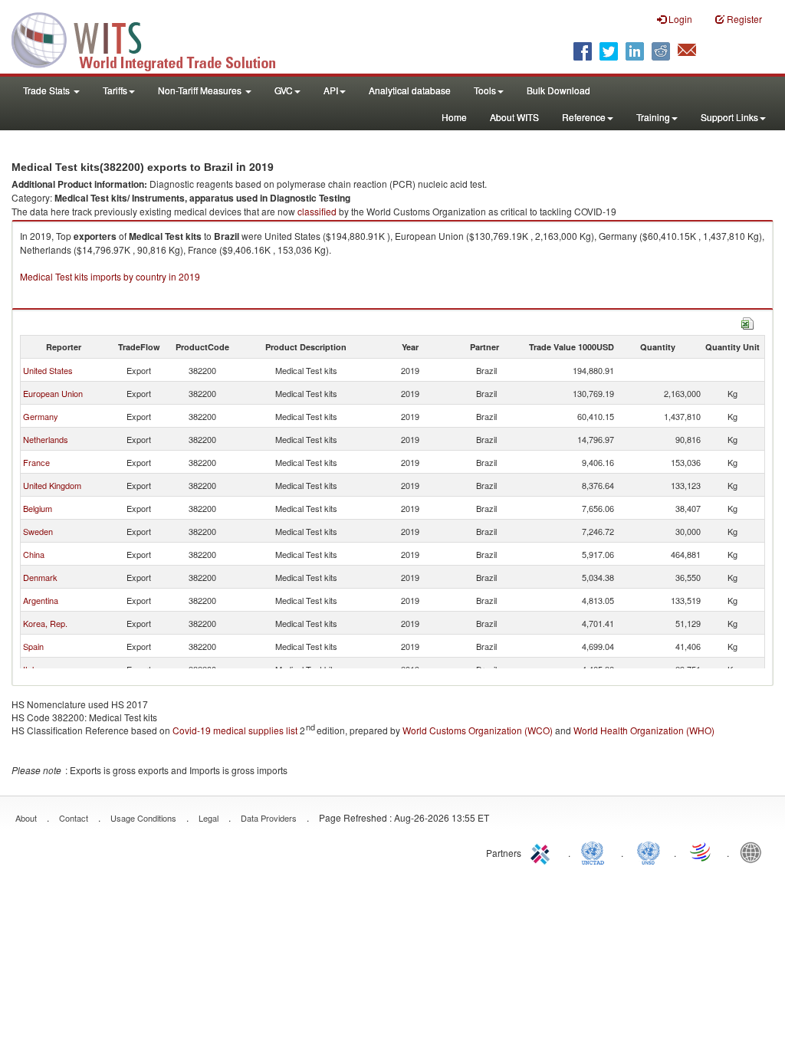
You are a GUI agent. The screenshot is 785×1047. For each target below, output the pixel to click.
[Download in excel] (747, 321)
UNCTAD (595, 851)
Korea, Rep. (45, 623)
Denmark (40, 577)
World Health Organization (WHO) (643, 730)
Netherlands (45, 439)
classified (317, 211)
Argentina (40, 600)
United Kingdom (52, 485)
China (33, 554)
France (36, 462)
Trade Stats (47, 90)
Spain (33, 646)
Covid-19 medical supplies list (234, 730)
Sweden (38, 531)
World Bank (754, 851)
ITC (542, 851)
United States (48, 370)
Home (454, 116)
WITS (153, 38)
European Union (53, 393)
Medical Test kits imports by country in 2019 (110, 276)
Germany (40, 416)
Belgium (37, 508)
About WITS (514, 116)
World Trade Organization (701, 851)
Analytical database (410, 90)
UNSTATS (648, 851)
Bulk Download (558, 90)
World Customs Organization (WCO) (477, 730)
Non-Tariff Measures (201, 90)
